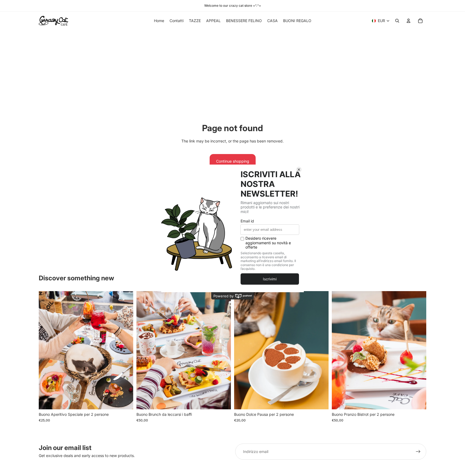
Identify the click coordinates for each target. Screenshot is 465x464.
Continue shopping (232, 161)
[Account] (408, 21)
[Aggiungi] (125, 401)
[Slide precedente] (47, 350)
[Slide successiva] (125, 350)
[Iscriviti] (418, 451)
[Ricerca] (397, 21)
